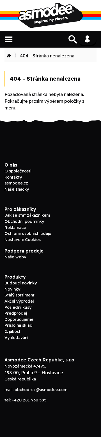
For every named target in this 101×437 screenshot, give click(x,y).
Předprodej (15, 313)
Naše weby (15, 257)
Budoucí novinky (20, 283)
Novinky (12, 289)
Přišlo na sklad (18, 325)
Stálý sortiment (19, 295)
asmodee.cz (16, 183)
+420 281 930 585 (29, 400)
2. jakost (12, 331)
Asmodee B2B (50, 15)
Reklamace (15, 227)
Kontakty (13, 177)
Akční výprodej (19, 301)
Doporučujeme (18, 319)
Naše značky (16, 189)
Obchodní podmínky (24, 221)
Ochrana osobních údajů (27, 233)
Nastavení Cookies (22, 239)
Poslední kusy (17, 307)
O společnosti (17, 171)
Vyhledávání (16, 337)
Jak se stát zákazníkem (27, 215)
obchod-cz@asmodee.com (41, 389)
